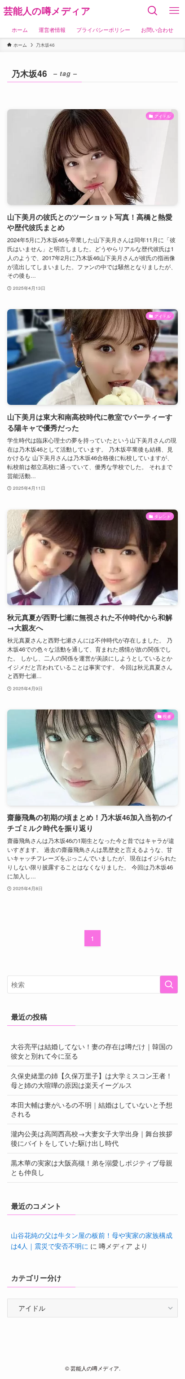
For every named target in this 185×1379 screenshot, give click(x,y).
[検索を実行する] (169, 984)
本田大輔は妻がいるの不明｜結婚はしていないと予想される (91, 1109)
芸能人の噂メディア (47, 11)
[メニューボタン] (174, 11)
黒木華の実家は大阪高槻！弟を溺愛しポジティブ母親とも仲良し (91, 1167)
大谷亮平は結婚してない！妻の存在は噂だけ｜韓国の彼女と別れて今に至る (91, 1051)
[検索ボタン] (152, 11)
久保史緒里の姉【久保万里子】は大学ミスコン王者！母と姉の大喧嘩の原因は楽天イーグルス (91, 1080)
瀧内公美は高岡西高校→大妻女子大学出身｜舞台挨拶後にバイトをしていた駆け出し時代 (91, 1138)
